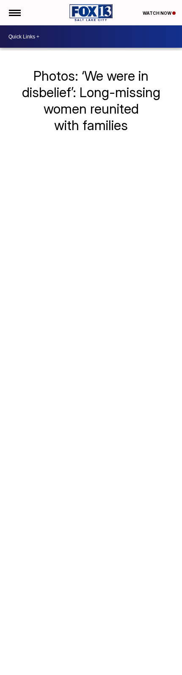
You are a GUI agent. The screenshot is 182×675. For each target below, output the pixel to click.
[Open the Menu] (14, 12)
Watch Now (157, 13)
